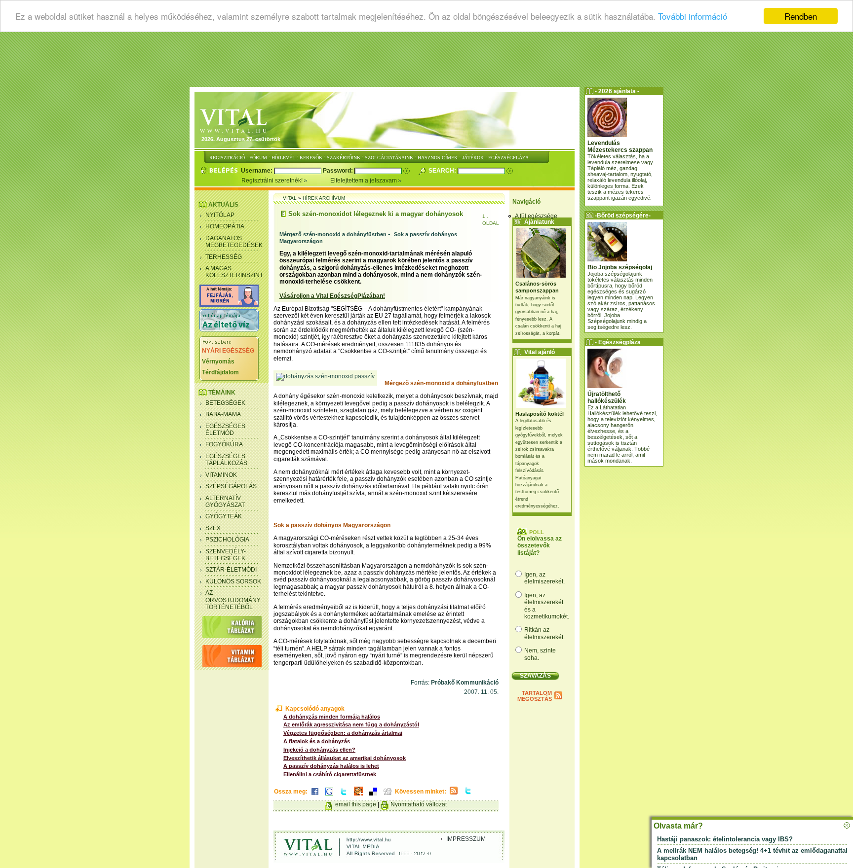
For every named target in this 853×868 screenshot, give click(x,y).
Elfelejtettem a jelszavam (364, 180)
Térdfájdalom (220, 372)
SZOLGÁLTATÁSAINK (389, 157)
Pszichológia (227, 539)
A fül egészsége (536, 216)
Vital (290, 198)
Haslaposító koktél (539, 414)
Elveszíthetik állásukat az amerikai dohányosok (344, 758)
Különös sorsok (233, 581)
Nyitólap (219, 215)
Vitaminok (221, 474)
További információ (692, 16)
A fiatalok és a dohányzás (316, 741)
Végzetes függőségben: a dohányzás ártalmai (342, 733)
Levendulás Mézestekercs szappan (620, 146)
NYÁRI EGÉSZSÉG (228, 350)
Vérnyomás (218, 361)
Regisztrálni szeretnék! (272, 180)
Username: (257, 170)
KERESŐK (311, 157)
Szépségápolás (231, 486)
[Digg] (387, 796)
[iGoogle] (329, 796)
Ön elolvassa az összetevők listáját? (539, 545)
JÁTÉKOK (473, 157)
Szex (213, 528)
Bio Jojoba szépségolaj (619, 267)
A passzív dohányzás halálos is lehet (331, 766)
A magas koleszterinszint (234, 272)
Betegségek (225, 402)
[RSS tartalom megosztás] (453, 795)
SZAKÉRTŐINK (343, 157)
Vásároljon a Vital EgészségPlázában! (332, 295)
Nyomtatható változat (418, 804)
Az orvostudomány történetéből (233, 600)
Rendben (800, 16)
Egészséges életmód (225, 429)
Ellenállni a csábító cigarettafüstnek (329, 774)
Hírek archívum (324, 198)
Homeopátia (224, 226)
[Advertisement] (426, 61)
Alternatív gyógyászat (225, 501)
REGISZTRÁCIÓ (227, 157)
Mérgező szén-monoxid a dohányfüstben (333, 234)
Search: (443, 170)
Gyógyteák (223, 516)
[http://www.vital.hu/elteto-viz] (229, 329)
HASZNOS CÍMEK (438, 157)
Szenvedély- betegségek (225, 555)
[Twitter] (343, 796)
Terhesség (223, 256)
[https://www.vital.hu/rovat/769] (229, 304)
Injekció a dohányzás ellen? (319, 750)
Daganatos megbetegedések (234, 242)
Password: (338, 170)
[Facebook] (315, 796)
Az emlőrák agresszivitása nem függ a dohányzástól (351, 724)
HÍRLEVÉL (283, 157)
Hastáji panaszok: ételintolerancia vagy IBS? (725, 839)
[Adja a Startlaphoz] (358, 796)
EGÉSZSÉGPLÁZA (508, 157)
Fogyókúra (224, 444)
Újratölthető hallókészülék (606, 397)
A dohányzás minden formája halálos (331, 717)
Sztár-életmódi (231, 569)
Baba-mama (223, 414)
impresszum (466, 838)
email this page (355, 804)
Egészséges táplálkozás (226, 460)
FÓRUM (258, 157)
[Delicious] (373, 796)
